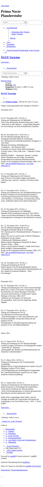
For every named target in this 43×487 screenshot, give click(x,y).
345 (14, 85)
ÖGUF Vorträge (10, 57)
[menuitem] (19, 32)
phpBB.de (26, 462)
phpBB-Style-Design (33, 466)
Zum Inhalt (5, 6)
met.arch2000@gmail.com (15, 164)
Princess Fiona (6, 81)
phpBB (12, 456)
